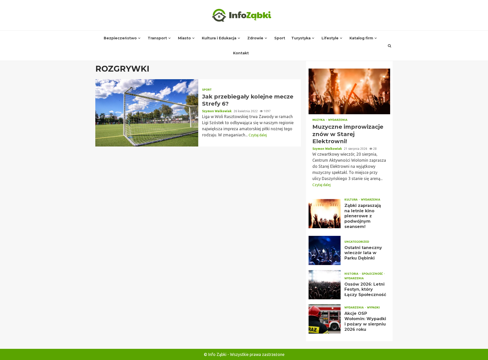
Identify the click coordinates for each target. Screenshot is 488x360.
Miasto (184, 38)
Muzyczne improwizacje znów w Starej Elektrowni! (349, 91)
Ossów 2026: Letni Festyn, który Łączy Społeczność (325, 284)
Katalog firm (361, 38)
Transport (157, 38)
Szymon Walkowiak (217, 111)
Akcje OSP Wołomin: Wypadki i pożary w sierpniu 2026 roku (325, 319)
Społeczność (373, 273)
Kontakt (241, 53)
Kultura (351, 199)
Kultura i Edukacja (219, 38)
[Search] (390, 46)
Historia (351, 273)
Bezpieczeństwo (120, 38)
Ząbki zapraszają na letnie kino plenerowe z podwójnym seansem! (325, 213)
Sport (279, 38)
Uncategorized (356, 241)
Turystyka (301, 38)
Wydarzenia (337, 120)
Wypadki (373, 307)
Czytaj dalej (258, 135)
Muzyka (319, 120)
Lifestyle (330, 38)
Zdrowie (255, 38)
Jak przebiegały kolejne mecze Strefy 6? (146, 112)
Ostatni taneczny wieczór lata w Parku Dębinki (325, 250)
